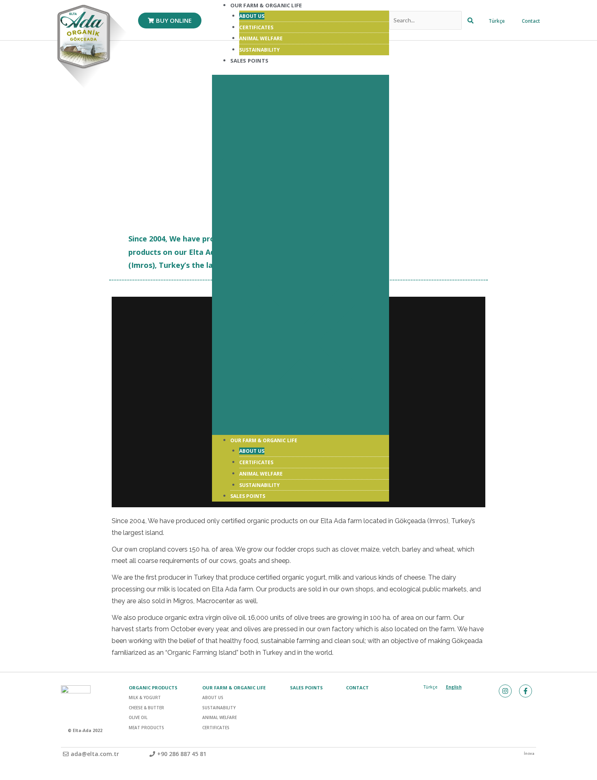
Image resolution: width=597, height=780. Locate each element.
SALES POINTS (306, 687)
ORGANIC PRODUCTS (153, 687)
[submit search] (470, 20)
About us (251, 16)
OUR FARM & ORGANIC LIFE (263, 440)
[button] (300, 255)
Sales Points (249, 60)
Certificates (256, 27)
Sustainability (259, 485)
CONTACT (357, 687)
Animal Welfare (261, 38)
